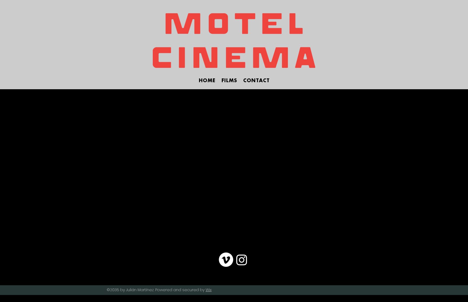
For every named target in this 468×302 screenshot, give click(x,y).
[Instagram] (242, 260)
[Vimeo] (226, 260)
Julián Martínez (140, 290)
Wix (209, 290)
